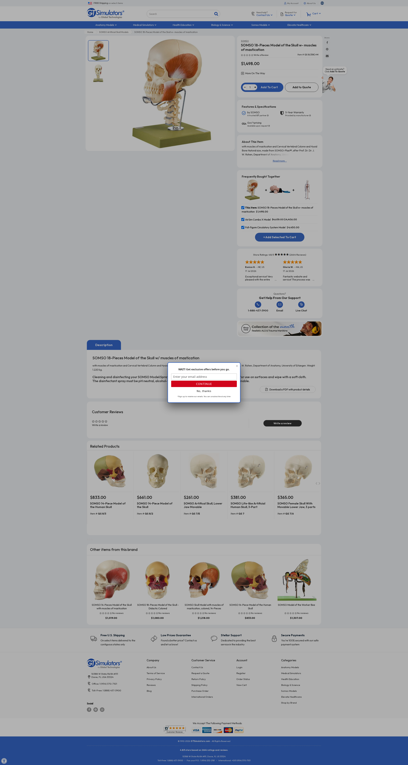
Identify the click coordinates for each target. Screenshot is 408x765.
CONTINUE (204, 384)
